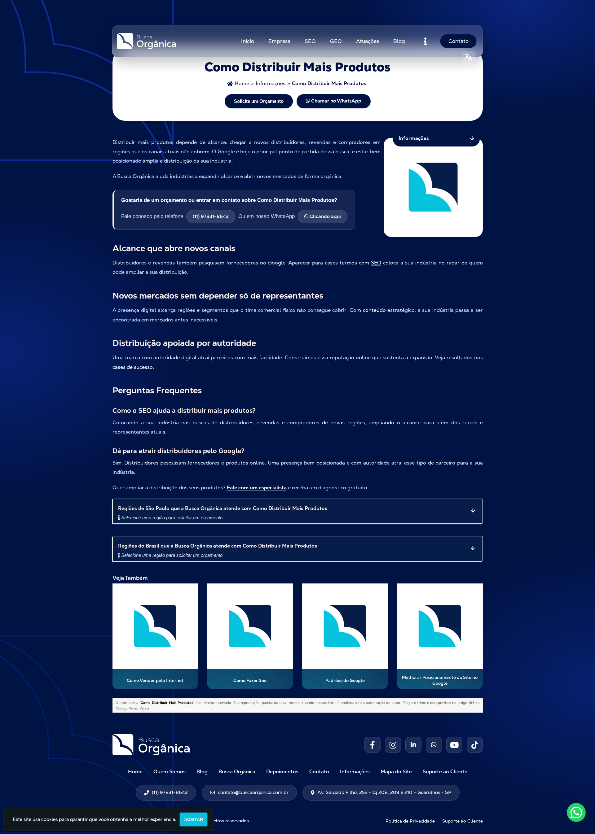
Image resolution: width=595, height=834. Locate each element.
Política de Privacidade (410, 821)
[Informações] (425, 41)
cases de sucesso (132, 367)
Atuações (367, 41)
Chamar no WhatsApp (335, 101)
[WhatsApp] (574, 813)
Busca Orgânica (236, 771)
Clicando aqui (324, 216)
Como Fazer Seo (250, 680)
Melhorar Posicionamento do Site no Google (440, 680)
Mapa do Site (396, 771)
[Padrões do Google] (345, 626)
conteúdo (374, 310)
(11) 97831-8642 (211, 216)
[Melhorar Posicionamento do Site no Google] (440, 626)
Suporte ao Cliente (445, 771)
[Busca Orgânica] (186, 744)
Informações (355, 771)
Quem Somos (169, 771)
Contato (458, 41)
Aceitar (193, 819)
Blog (399, 41)
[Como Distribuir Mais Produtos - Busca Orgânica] (146, 41)
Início (247, 41)
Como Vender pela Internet (155, 680)
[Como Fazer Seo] (250, 626)
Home (135, 771)
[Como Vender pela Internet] (155, 626)
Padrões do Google (345, 680)
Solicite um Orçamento (259, 101)
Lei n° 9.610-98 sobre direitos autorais (181, 708)
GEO (336, 41)
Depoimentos (282, 771)
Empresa (279, 41)
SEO (310, 41)
